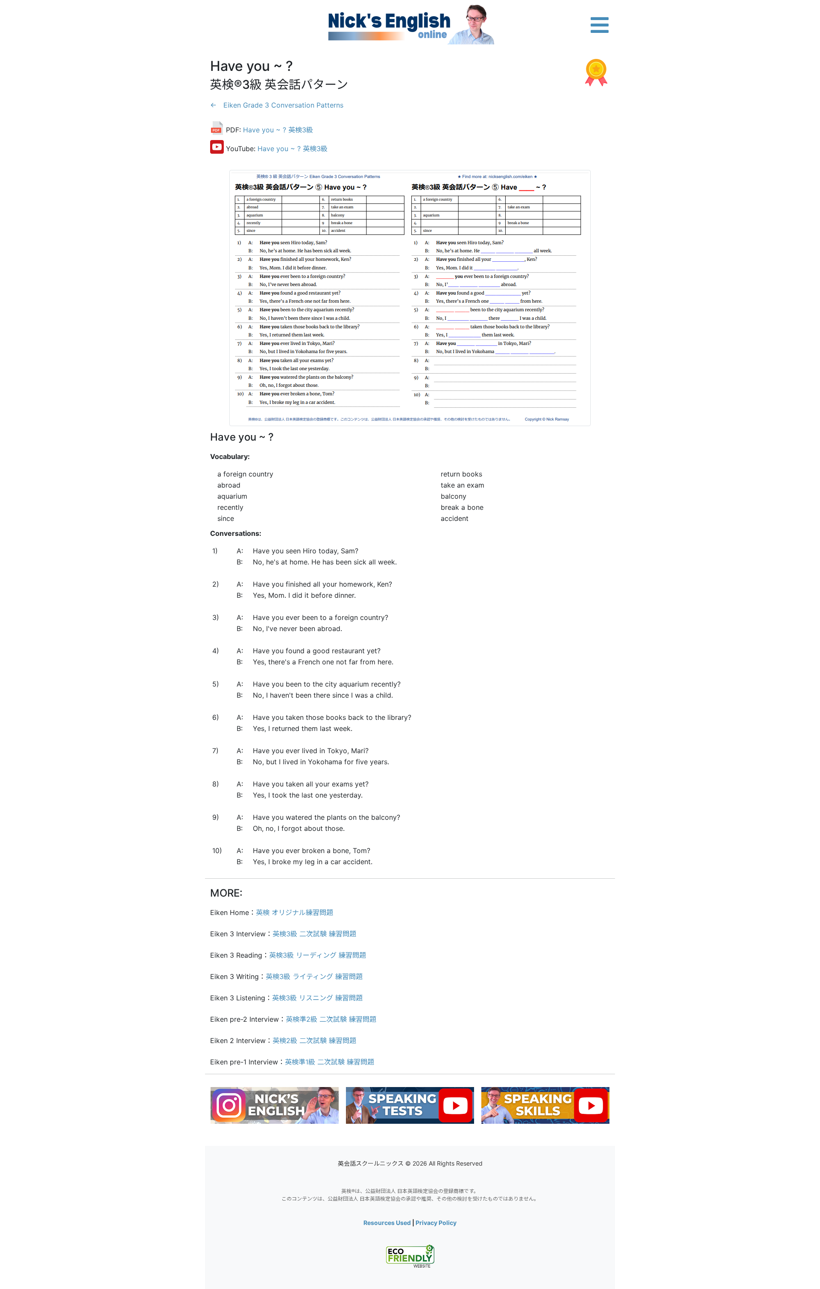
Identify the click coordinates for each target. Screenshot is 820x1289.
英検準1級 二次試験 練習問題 (329, 1062)
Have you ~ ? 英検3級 (278, 130)
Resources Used (387, 1222)
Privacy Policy (436, 1222)
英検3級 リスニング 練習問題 (317, 998)
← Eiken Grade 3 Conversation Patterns (276, 105)
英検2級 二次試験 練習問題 (314, 1040)
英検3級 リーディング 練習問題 (317, 955)
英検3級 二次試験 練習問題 (314, 933)
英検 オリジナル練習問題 (294, 912)
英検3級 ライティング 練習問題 (314, 976)
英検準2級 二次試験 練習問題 (331, 1019)
